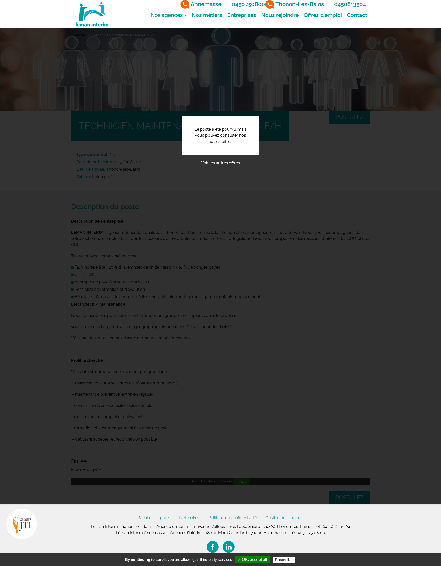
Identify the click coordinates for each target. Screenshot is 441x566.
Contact (357, 15)
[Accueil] (91, 14)
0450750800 (248, 4)
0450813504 (350, 4)
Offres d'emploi (323, 15)
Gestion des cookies (283, 517)
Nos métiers (207, 15)
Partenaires (189, 517)
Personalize (283, 560)
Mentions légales (154, 517)
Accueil (81, 35)
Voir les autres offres (220, 162)
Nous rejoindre (280, 15)
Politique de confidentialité (232, 517)
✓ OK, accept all (252, 559)
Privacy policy (309, 560)
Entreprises (241, 15)
